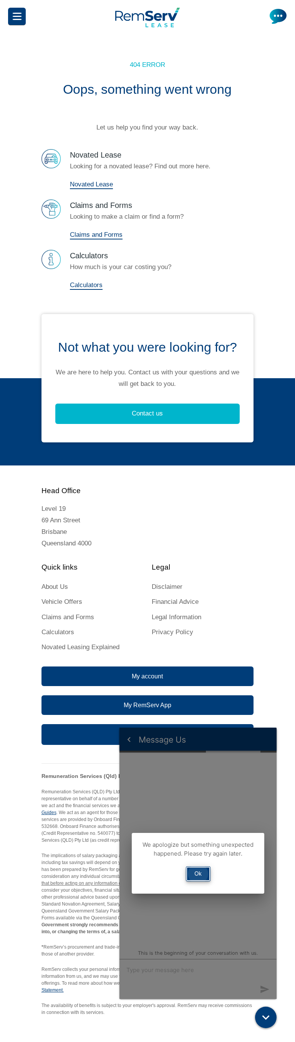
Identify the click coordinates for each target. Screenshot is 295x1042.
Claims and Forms (96, 234)
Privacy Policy (172, 632)
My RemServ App (147, 705)
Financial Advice (175, 601)
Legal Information (176, 617)
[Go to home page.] (147, 25)
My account (147, 676)
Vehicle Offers (61, 601)
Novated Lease (91, 184)
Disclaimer (167, 586)
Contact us (147, 413)
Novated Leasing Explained (80, 647)
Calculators (86, 285)
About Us (54, 586)
